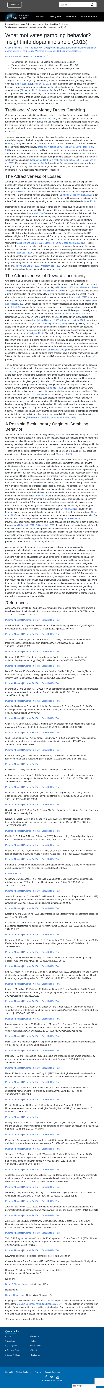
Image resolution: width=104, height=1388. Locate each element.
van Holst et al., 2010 (22, 191)
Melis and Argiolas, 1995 (50, 147)
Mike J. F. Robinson (36, 56)
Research (71, 16)
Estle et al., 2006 (24, 253)
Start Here (11, 1341)
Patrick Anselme (13, 56)
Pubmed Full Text (31, 620)
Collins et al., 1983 (62, 313)
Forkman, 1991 (39, 323)
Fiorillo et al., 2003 (66, 287)
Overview (39, 16)
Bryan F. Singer (12, 1284)
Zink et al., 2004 (73, 160)
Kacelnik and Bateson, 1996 (45, 320)
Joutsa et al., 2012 (42, 84)
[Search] (92, 5)
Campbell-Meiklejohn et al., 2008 (75, 195)
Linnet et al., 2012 (46, 90)
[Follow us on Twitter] (51, 1377)
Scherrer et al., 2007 (36, 417)
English (80, 1385)
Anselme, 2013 (64, 454)
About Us (34, 1350)
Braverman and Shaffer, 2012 (61, 417)
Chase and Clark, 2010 (73, 243)
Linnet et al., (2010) (36, 213)
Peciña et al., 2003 (72, 147)
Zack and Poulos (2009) (54, 350)
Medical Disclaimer (23, 1372)
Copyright (9, 1372)
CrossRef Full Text (50, 620)
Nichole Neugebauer (15, 1295)
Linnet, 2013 (89, 201)
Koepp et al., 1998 (39, 160)
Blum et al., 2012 (29, 90)
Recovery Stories (13, 1350)
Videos (34, 1341)
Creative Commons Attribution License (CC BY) (39, 1304)
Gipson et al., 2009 (57, 323)
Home (9, 1336)
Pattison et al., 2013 (44, 525)
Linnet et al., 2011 (23, 84)
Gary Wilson (57, 1380)
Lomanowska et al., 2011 (75, 518)
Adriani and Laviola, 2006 (72, 320)
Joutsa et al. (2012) (37, 163)
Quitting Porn (55, 16)
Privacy (38, 1372)
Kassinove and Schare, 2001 (30, 243)
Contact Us (35, 1355)
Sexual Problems (89, 16)
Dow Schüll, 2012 (47, 118)
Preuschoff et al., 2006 (53, 291)
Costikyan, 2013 (35, 333)
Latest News (36, 1346)
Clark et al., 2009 (53, 243)
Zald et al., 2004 (56, 160)
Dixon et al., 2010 (55, 388)
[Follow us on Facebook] (46, 1377)
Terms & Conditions (52, 1372)
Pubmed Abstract (13, 620)
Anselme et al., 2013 (81, 313)
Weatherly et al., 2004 (51, 266)
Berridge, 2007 (13, 143)
